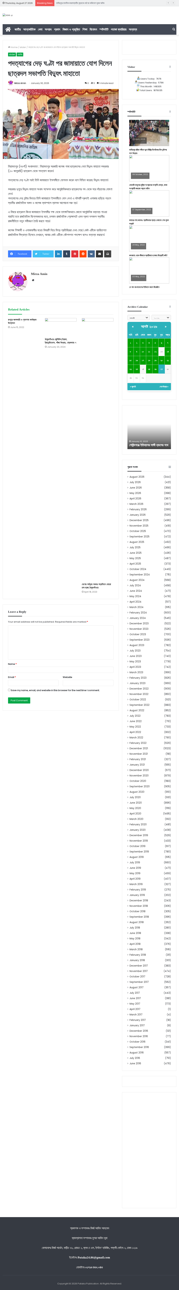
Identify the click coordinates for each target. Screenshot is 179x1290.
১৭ (143, 360)
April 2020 (135, 813)
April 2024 (135, 601)
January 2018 (137, 960)
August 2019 (137, 857)
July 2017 (135, 993)
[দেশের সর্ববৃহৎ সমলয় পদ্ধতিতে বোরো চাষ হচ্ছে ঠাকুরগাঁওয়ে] (97, 449)
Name (12, 664)
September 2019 (139, 851)
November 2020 (139, 775)
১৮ (149, 360)
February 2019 (138, 889)
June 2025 (136, 553)
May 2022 (135, 726)
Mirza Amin (20, 83)
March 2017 (136, 1014)
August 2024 (137, 580)
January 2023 (137, 683)
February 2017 (138, 1020)
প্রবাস (57, 29)
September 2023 (139, 639)
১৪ (168, 351)
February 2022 (138, 743)
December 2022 (139, 688)
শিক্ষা (85, 29)
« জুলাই (133, 386)
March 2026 (136, 504)
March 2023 (136, 672)
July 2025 (135, 547)
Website (67, 677)
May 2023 (135, 661)
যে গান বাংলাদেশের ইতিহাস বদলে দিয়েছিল (144, 287)
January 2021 (137, 764)
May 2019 (135, 873)
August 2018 (137, 922)
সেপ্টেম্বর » (164, 386)
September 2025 (139, 536)
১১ (149, 351)
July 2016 (135, 1058)
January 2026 (138, 515)
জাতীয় (18, 29)
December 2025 (139, 520)
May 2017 (135, 1003)
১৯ (155, 360)
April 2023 (135, 667)
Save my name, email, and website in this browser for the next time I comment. (55, 690)
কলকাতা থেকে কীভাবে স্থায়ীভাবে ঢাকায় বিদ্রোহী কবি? (148, 255)
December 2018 (139, 900)
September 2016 (139, 1047)
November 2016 (139, 1036)
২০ (161, 360)
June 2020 (136, 802)
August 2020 (137, 792)
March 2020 (136, 819)
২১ (168, 360)
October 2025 (138, 531)
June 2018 (135, 933)
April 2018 (135, 944)
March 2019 (136, 884)
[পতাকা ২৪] (8, 15)
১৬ (137, 360)
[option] (149, 430)
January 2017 (137, 1025)
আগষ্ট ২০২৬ (149, 326)
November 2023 (139, 629)
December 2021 (139, 748)
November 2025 (139, 525)
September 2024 (140, 574)
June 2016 (135, 1063)
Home (14, 47)
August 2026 (137, 477)
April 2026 (135, 498)
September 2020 (140, 786)
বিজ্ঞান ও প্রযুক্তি (71, 29)
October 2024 (138, 569)
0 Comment (137, 142)
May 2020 (135, 808)
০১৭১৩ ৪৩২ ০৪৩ (94, 1267)
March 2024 (137, 607)
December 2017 (139, 965)
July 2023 (135, 650)
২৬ (155, 369)
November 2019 (139, 840)
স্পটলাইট (103, 29)
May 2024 (135, 596)
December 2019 (139, 835)
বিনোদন (93, 29)
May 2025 (135, 558)
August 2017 (137, 987)
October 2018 (137, 911)
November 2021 (139, 754)
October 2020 (138, 781)
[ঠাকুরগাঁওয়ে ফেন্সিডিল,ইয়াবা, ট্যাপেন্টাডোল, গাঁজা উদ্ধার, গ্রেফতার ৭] (61, 327)
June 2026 (136, 487)
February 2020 (138, 824)
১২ (155, 351)
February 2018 (138, 955)
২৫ (149, 369)
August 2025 (137, 542)
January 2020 (138, 830)
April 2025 (135, 563)
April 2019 (135, 879)
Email (12, 677)
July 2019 (135, 862)
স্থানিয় (20, 54)
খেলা (40, 29)
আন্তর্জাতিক (29, 29)
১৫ (130, 360)
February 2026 (138, 509)
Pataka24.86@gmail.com (94, 1257)
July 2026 (135, 482)
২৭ (161, 369)
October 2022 (138, 699)
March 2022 (136, 737)
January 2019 (137, 895)
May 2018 (135, 938)
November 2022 (139, 694)
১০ (143, 351)
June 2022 (136, 721)
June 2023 (136, 656)
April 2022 (135, 732)
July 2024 (135, 585)
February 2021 (138, 759)
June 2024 (136, 591)
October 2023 (138, 634)
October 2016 (137, 1041)
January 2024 (138, 618)
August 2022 (137, 710)
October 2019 (137, 846)
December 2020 (139, 770)
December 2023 (139, 623)
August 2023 (137, 645)
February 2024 (138, 612)
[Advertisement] (149, 1150)
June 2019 (135, 868)
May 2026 (135, 493)
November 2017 (139, 971)
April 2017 (135, 1009)
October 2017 (137, 976)
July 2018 (135, 927)
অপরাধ (48, 29)
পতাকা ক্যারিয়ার (118, 29)
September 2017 (139, 982)
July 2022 (135, 716)
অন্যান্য (133, 29)
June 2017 (135, 998)
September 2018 (139, 917)
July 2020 (135, 797)
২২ (131, 369)
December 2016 (139, 1031)
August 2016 (137, 1052)
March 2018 (136, 949)
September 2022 (139, 705)
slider (23, 47)
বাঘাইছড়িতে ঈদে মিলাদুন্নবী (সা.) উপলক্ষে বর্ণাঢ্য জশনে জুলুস (79, 3)
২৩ (137, 369)
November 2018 (139, 906)
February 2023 (138, 678)
